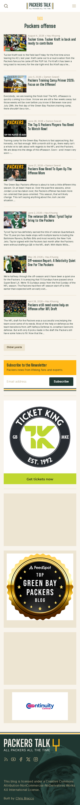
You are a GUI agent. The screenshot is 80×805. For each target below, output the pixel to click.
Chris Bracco (25, 798)
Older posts (14, 347)
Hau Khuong (53, 36)
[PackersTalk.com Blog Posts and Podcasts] (40, 6)
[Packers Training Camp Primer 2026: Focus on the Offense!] (15, 84)
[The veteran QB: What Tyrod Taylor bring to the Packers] (15, 220)
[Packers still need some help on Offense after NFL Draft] (15, 308)
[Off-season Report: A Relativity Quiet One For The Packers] (15, 264)
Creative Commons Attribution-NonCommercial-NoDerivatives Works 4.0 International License (39, 785)
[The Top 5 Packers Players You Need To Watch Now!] (15, 128)
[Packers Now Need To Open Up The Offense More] (15, 172)
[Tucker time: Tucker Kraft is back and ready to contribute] (15, 42)
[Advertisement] (40, 519)
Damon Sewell (51, 77)
